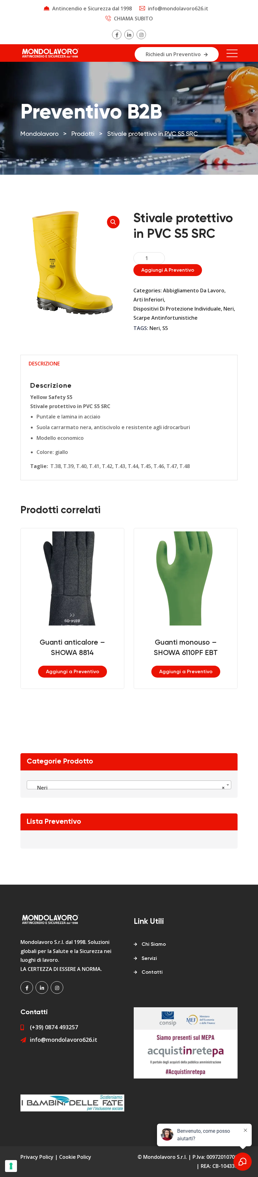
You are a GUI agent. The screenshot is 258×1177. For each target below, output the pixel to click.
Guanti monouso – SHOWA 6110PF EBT (97, 648)
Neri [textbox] (127, 787)
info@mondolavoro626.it (178, 8)
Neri (228, 308)
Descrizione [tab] (44, 363)
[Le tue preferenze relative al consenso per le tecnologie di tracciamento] (11, 1166)
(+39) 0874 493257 (54, 1027)
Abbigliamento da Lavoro (193, 290)
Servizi (149, 958)
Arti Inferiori (148, 299)
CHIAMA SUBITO (133, 18)
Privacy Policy (36, 1156)
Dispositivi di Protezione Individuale (177, 308)
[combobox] (129, 784)
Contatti (152, 972)
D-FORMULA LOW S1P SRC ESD (210, 650)
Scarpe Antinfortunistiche (165, 317)
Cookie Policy (75, 1156)
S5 (165, 328)
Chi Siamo (154, 944)
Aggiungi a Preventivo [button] (97, 671)
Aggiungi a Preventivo (167, 270)
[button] (113, 222)
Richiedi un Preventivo (173, 54)
